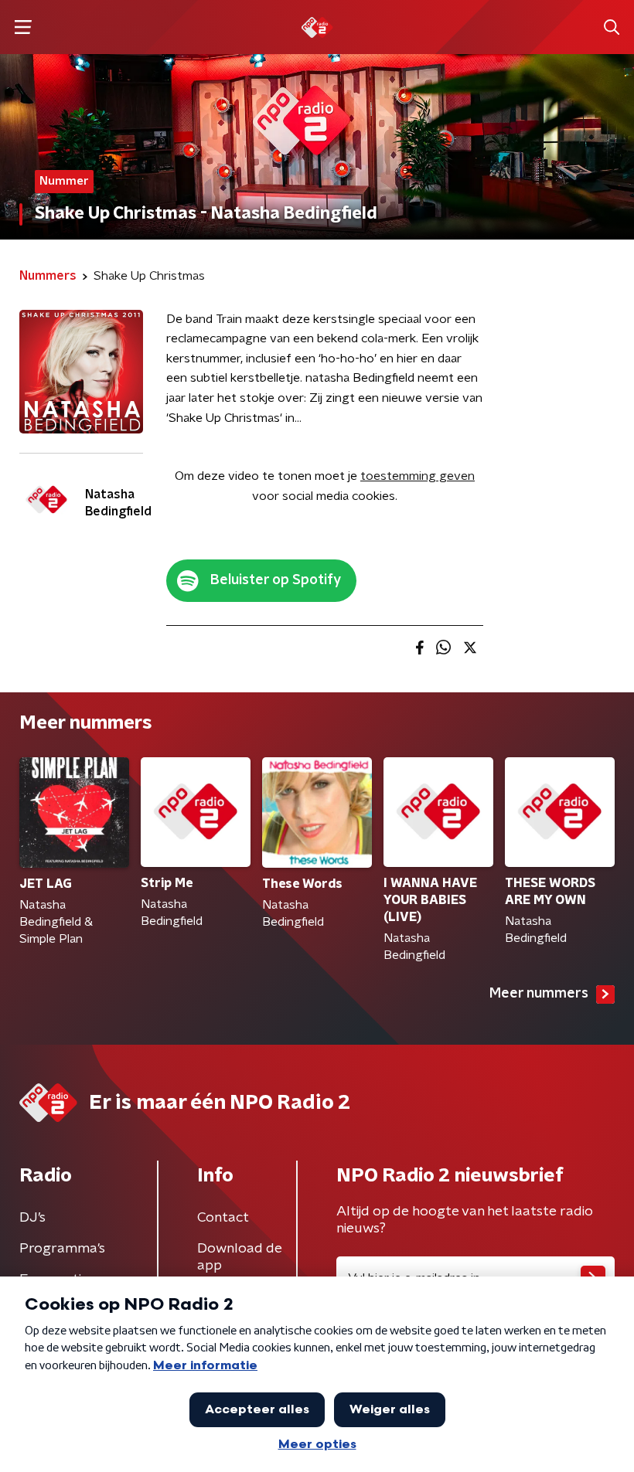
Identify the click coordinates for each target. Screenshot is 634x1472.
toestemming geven (417, 476)
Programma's (62, 1249)
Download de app (239, 1257)
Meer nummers (538, 994)
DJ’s (32, 1218)
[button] (23, 27)
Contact (223, 1218)
